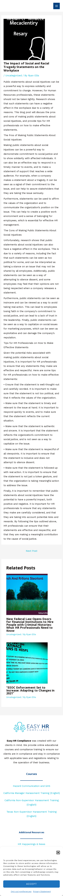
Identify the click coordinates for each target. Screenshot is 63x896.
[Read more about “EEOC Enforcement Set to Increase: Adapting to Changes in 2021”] (27, 662)
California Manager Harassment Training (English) (31, 793)
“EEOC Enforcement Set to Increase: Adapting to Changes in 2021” (30, 690)
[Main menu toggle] (56, 6)
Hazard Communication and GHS (31, 786)
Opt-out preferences (21, 891)
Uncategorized (13, 75)
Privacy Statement (42, 891)
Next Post (31, 550)
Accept (31, 883)
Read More (31, 822)
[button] (58, 852)
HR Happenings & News (31, 844)
